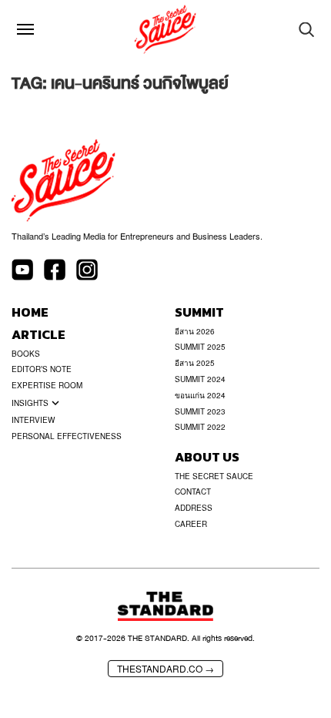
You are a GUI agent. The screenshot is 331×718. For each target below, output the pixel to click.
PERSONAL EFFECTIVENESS (67, 436)
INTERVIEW (33, 419)
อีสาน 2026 (195, 331)
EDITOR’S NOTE (42, 369)
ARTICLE (38, 334)
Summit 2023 (200, 411)
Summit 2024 (200, 379)
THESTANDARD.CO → (165, 668)
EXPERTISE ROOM (47, 385)
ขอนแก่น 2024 (200, 395)
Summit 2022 (200, 426)
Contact (193, 491)
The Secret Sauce (214, 476)
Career (191, 523)
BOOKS (26, 353)
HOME (30, 312)
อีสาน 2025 (195, 362)
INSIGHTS (30, 403)
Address (193, 507)
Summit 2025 (200, 346)
